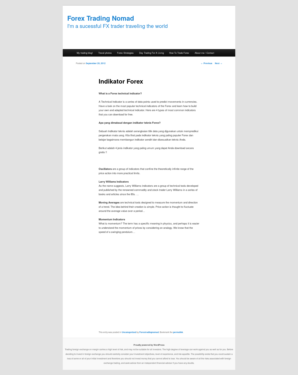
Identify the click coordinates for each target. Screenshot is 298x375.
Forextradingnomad (149, 332)
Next (218, 63)
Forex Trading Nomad (100, 18)
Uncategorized (129, 332)
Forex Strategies (125, 52)
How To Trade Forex (179, 52)
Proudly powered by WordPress (149, 344)
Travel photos (105, 52)
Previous (206, 63)
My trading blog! (85, 52)
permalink (178, 332)
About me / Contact (204, 52)
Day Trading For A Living (151, 52)
